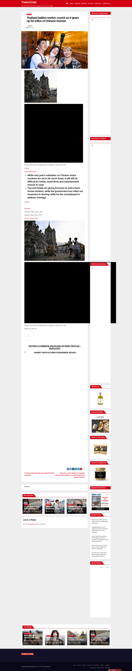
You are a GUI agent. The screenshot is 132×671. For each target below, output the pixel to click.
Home (71, 3)
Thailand (77, 3)
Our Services (96, 665)
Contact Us (97, 3)
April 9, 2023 (29, 640)
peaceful (49, 635)
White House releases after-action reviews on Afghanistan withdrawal (100, 521)
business (29, 14)
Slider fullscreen (100, 667)
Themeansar (47, 666)
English (113, 670)
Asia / (26, 171)
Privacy (102, 665)
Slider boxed (92, 667)
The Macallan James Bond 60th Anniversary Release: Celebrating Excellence (99, 554)
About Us (79, 665)
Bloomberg (27, 208)
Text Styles (107, 667)
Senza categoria (28, 633)
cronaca (71, 635)
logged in (32, 524)
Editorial (30, 25)
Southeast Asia (32, 171)
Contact (84, 665)
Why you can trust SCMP (31, 218)
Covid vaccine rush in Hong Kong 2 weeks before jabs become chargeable (99, 547)
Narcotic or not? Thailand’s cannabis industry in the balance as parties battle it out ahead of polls (70, 475)
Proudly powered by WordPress (28, 666)
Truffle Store (106, 3)
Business (84, 3)
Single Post (107, 665)
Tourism (90, 3)
